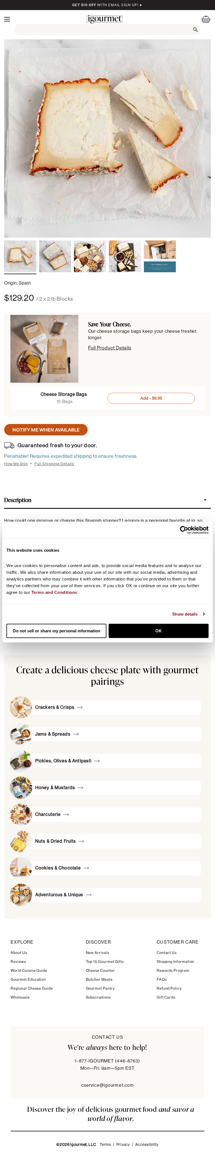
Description (17, 499)
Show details (185, 614)
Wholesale (20, 997)
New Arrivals (97, 953)
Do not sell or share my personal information (56, 630)
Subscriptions (98, 997)
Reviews (18, 961)
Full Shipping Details (54, 464)
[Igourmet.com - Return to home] (105, 19)
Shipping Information (176, 961)
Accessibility (147, 1145)
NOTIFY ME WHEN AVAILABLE (46, 430)
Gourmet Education (28, 979)
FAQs (162, 979)
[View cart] (202, 19)
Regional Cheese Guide (32, 988)
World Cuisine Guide (29, 970)
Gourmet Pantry (100, 988)
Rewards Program (173, 970)
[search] (107, 29)
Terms (105, 1145)
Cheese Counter (100, 970)
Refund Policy (169, 988)
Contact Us (167, 953)
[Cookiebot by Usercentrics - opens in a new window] (184, 530)
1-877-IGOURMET (107, 1061)
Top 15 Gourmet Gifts (105, 961)
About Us (19, 953)
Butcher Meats (99, 979)
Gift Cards (166, 997)
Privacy (123, 1145)
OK (158, 630)
